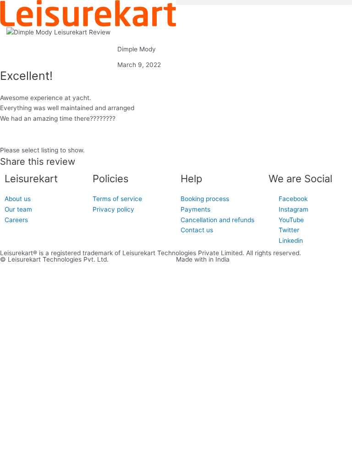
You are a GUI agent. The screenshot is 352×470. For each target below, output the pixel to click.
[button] (264, 2)
